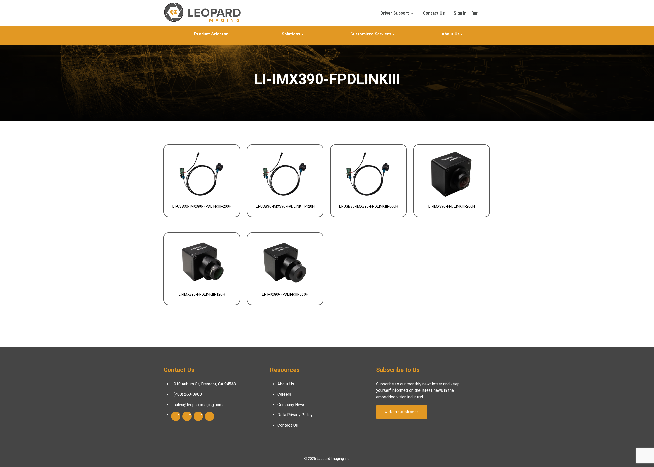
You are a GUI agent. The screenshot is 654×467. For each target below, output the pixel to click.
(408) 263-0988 (188, 394)
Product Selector (211, 34)
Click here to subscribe (401, 412)
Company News (291, 404)
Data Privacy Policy (295, 414)
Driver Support (394, 13)
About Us (451, 34)
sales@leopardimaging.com (198, 404)
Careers (284, 394)
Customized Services (370, 34)
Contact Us (434, 13)
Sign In (459, 13)
